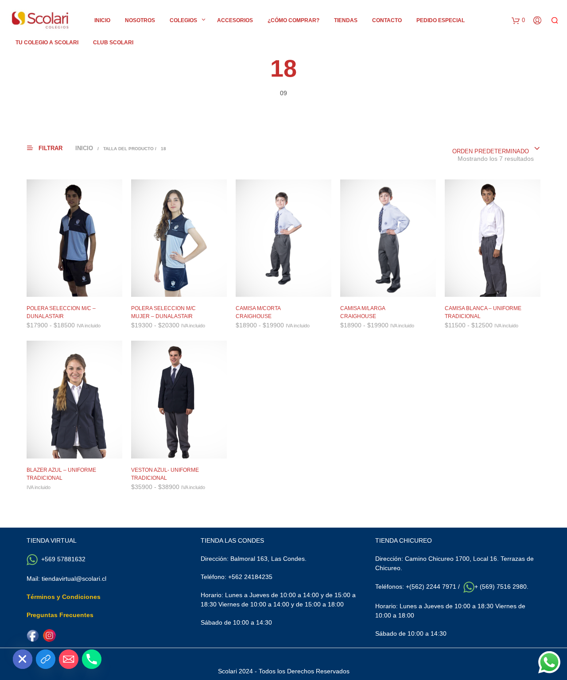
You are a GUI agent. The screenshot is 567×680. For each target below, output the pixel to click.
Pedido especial (440, 20)
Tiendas (345, 20)
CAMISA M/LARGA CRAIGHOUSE (362, 312)
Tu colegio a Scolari (47, 42)
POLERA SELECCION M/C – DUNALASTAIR (61, 312)
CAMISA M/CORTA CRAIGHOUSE (258, 312)
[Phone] (91, 659)
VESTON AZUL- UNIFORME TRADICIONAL (165, 474)
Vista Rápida (80, 288)
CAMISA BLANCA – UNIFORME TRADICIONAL (483, 312)
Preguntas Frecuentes (60, 614)
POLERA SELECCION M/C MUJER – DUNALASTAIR (163, 312)
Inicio (102, 20)
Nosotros (140, 20)
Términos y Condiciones (64, 596)
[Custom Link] (45, 659)
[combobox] (496, 149)
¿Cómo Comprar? (293, 20)
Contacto (387, 20)
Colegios (183, 20)
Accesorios (235, 20)
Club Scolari (113, 42)
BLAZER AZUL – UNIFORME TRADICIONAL (61, 474)
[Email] (68, 659)
